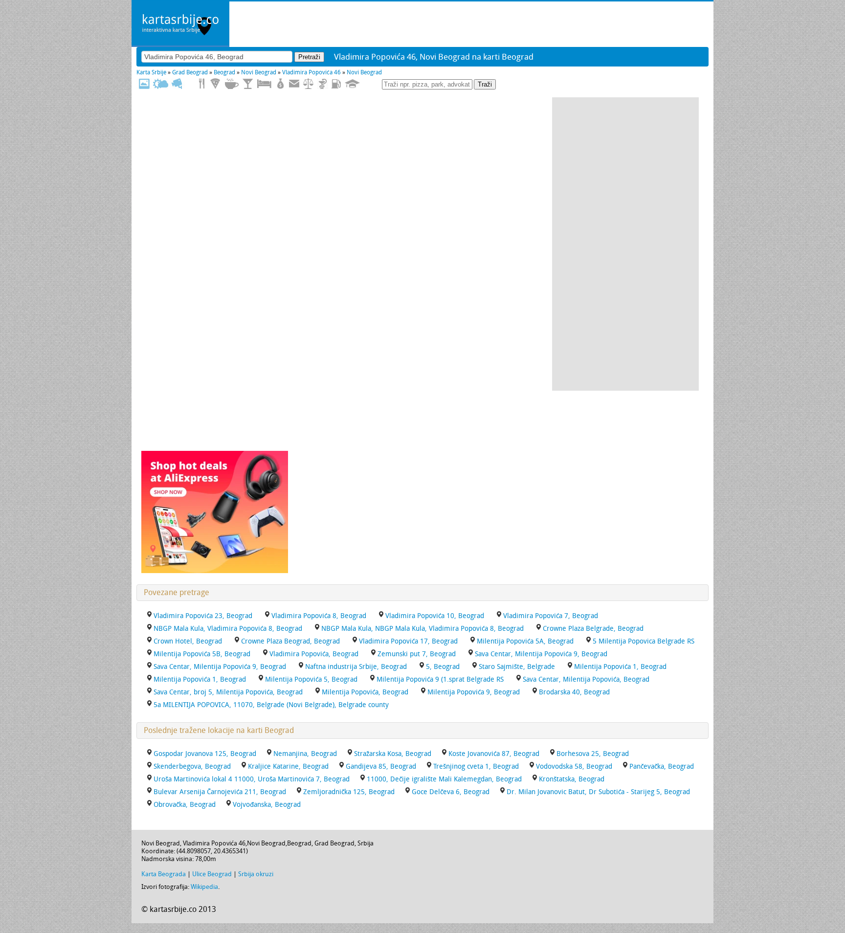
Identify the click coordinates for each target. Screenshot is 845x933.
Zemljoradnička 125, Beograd (349, 792)
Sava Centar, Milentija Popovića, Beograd (586, 679)
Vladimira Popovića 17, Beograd (408, 641)
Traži (485, 84)
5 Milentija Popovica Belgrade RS (643, 641)
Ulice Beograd (212, 874)
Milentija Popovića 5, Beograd (311, 679)
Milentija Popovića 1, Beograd (620, 667)
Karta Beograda (163, 874)
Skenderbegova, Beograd (192, 766)
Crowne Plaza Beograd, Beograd (290, 641)
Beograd (224, 72)
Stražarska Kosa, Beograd (392, 754)
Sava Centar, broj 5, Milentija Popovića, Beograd (228, 692)
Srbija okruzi (255, 874)
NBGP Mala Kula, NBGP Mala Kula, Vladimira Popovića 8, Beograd (422, 628)
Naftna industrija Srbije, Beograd (356, 667)
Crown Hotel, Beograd (188, 641)
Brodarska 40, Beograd (574, 692)
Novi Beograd (258, 72)
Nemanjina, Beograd (305, 754)
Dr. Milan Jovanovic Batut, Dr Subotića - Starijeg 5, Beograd (598, 792)
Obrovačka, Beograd (185, 804)
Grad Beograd (190, 72)
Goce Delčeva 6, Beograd (450, 792)
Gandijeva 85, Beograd (381, 766)
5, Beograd (443, 667)
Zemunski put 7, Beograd (417, 654)
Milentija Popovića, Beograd (365, 692)
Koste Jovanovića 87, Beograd (493, 754)
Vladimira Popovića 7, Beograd (550, 616)
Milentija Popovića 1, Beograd (200, 679)
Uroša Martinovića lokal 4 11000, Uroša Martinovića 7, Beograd (252, 779)
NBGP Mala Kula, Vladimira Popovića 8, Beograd (228, 628)
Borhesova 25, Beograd (592, 754)
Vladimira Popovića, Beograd (313, 654)
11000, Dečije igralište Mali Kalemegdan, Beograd (444, 779)
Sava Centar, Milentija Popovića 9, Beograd (541, 654)
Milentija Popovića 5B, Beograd (202, 654)
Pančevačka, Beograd (661, 766)
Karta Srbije (151, 72)
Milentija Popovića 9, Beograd (473, 692)
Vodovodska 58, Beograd (574, 766)
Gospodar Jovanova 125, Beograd (205, 754)
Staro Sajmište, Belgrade (517, 667)
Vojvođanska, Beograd (267, 804)
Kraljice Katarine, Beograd (288, 766)
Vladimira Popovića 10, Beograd (434, 616)
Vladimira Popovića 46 (311, 72)
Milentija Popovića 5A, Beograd (525, 641)
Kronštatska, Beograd (571, 779)
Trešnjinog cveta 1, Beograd (476, 766)
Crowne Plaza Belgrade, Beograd (593, 628)
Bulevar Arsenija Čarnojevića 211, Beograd (220, 792)
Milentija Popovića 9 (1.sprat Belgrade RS (440, 679)
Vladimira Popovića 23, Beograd (203, 616)
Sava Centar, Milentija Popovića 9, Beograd (220, 667)
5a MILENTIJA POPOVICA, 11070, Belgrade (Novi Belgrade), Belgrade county (271, 705)
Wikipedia (204, 886)
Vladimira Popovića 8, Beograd (318, 616)
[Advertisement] (625, 244)
